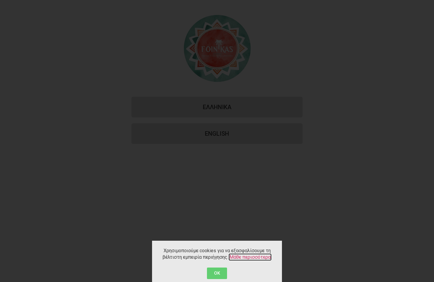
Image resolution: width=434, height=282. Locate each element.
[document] (217, 141)
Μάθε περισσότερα (250, 257)
